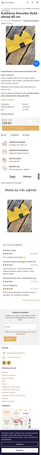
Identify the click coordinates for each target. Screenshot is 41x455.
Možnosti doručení (7, 114)
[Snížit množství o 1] (28, 121)
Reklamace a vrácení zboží (11, 390)
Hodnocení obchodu (8, 375)
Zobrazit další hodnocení (31, 300)
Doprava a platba (7, 378)
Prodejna (5, 398)
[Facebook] (4, 363)
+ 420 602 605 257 (14, 357)
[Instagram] (9, 363)
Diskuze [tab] (27, 176)
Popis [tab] (12, 176)
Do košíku (20, 128)
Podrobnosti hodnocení (31, 21)
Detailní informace (7, 100)
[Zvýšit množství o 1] (37, 121)
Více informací (6, 439)
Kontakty (5, 372)
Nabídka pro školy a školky (11, 387)
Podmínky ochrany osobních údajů (13, 395)
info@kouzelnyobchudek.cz (16, 353)
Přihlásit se (10, 339)
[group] (19, 217)
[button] (19, 234)
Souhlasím (19, 450)
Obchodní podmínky (8, 393)
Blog (3, 381)
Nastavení (19, 444)
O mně (4, 384)
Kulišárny (9, 23)
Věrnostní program (8, 401)
